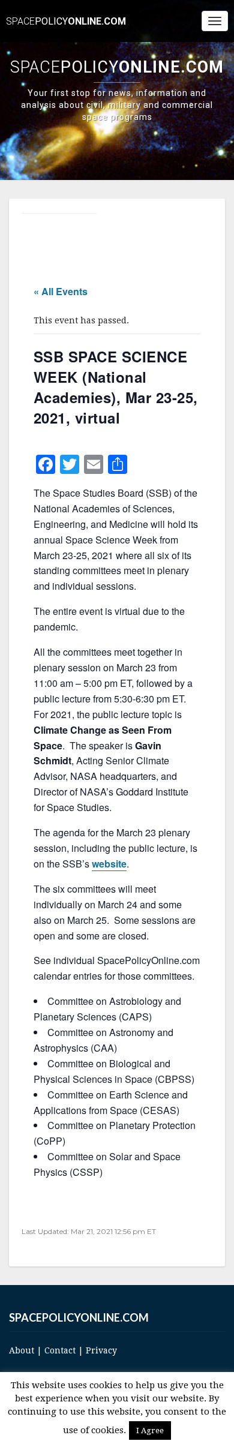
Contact (60, 1350)
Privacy (101, 1350)
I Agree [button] (150, 1430)
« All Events (61, 291)
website (109, 863)
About (21, 1350)
